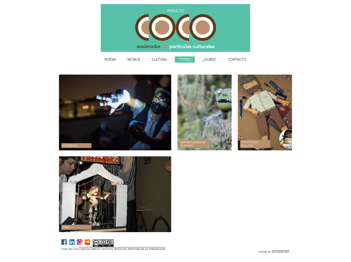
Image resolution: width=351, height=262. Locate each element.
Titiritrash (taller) (249, 144)
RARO (66, 227)
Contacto (237, 59)
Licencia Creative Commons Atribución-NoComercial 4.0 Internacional (122, 249)
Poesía (110, 59)
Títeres (184, 59)
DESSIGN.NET (281, 252)
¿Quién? (209, 59)
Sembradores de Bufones (193, 144)
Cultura (159, 59)
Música (134, 59)
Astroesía (69, 145)
